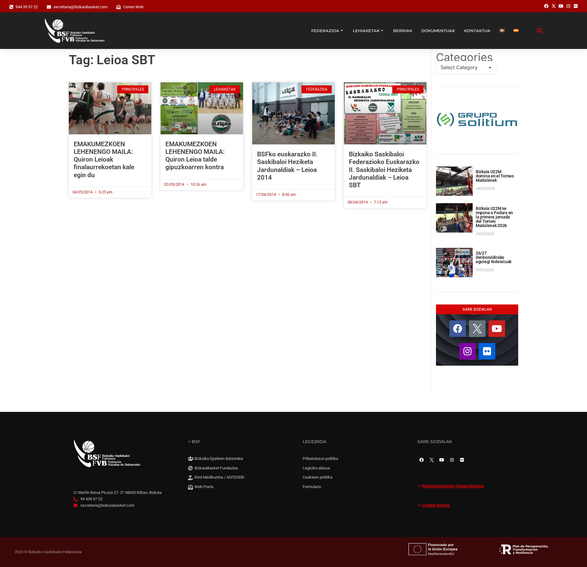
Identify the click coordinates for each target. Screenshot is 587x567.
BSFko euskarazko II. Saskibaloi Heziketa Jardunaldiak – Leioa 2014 (287, 166)
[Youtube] (497, 328)
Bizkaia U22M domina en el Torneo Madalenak (495, 176)
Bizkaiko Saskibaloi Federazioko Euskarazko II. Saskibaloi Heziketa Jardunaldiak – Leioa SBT (384, 170)
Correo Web (133, 7)
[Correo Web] (118, 7)
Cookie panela (436, 505)
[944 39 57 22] (11, 7)
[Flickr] (487, 351)
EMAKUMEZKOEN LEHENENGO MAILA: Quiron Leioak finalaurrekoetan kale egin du (104, 159)
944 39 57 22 (27, 7)
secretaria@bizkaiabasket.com (80, 7)
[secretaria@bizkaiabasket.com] (49, 7)
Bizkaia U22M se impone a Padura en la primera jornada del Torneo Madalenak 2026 (494, 217)
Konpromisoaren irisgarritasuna (453, 486)
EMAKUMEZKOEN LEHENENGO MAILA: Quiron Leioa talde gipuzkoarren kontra (195, 155)
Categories (464, 57)
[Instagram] (467, 351)
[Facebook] (457, 328)
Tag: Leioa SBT (112, 59)
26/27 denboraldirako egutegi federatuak (493, 257)
